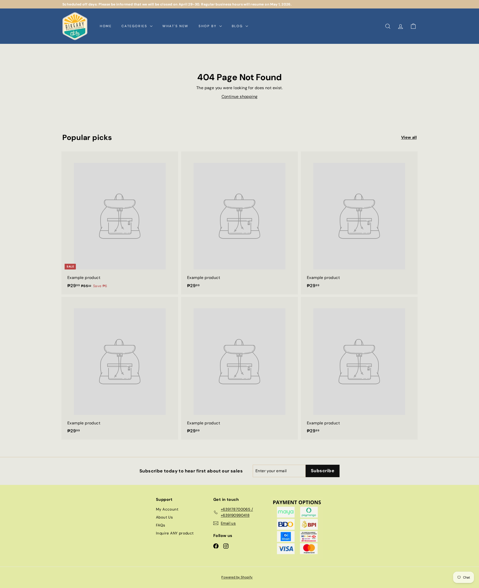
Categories (135, 26)
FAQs (160, 525)
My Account (167, 509)
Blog (238, 26)
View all (409, 137)
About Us (164, 517)
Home (106, 26)
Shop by (208, 26)
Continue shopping (240, 96)
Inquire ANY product (175, 533)
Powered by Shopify (236, 577)
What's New (175, 26)
